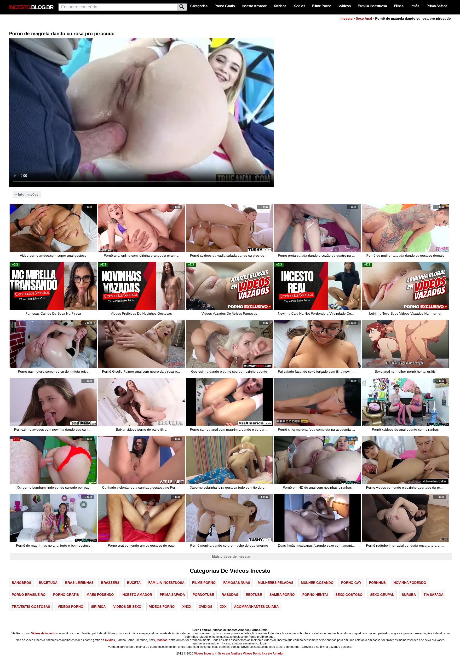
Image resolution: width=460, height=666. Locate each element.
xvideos (345, 6)
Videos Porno (70, 606)
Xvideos (280, 6)
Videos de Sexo (127, 606)
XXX (223, 606)
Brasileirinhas (79, 583)
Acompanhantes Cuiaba (256, 606)
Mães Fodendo (100, 595)
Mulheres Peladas (275, 583)
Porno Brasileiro (29, 595)
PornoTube (203, 595)
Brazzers (110, 583)
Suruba (409, 595)
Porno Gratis (224, 6)
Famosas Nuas (236, 583)
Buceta (134, 583)
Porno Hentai (315, 595)
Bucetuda (48, 583)
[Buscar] (182, 7)
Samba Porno (282, 595)
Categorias (198, 6)
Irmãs (414, 6)
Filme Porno (321, 6)
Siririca (98, 606)
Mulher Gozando (317, 583)
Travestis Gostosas (31, 606)
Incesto (346, 18)
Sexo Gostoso (348, 595)
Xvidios (299, 6)
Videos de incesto (43, 633)
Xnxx (186, 606)
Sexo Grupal (382, 595)
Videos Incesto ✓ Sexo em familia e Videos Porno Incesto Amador (239, 653)
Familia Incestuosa (372, 6)
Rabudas (230, 595)
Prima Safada (436, 6)
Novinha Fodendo (409, 583)
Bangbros (21, 583)
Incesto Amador (254, 6)
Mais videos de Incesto (231, 556)
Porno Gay (351, 583)
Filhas (398, 6)
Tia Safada (433, 595)
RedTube (254, 595)
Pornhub (377, 583)
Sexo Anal (364, 18)
